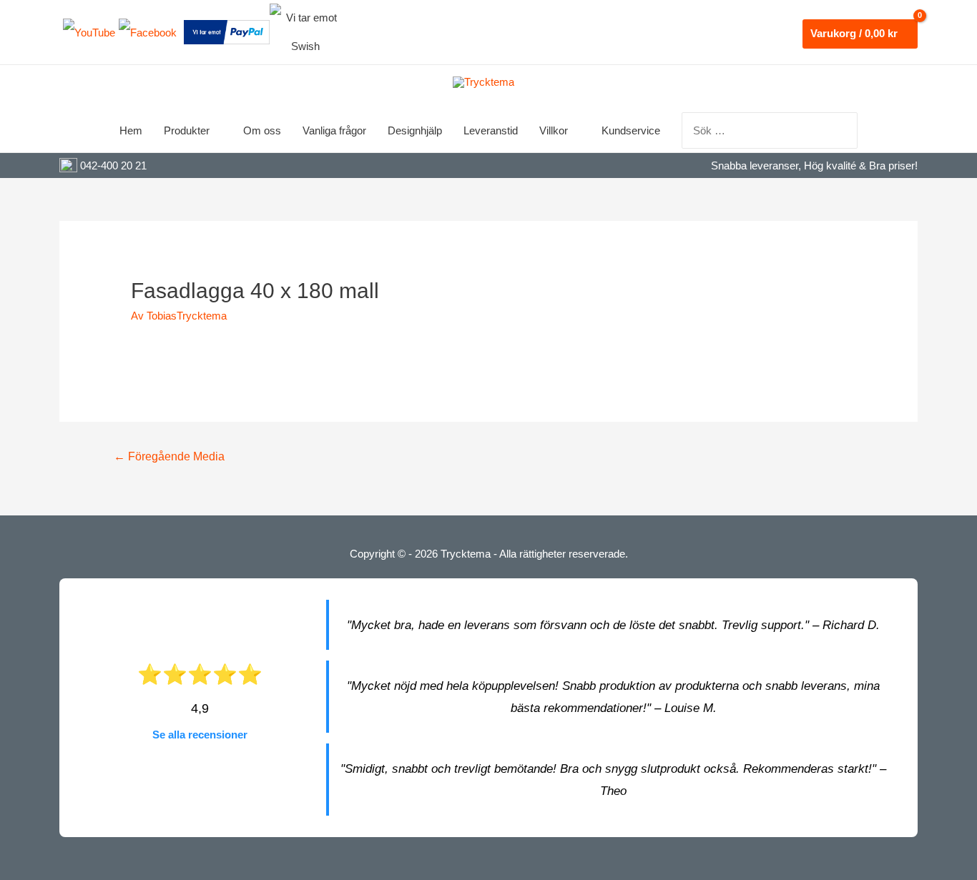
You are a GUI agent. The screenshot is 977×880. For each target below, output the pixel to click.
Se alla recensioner (199, 734)
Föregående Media (169, 456)
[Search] (847, 131)
